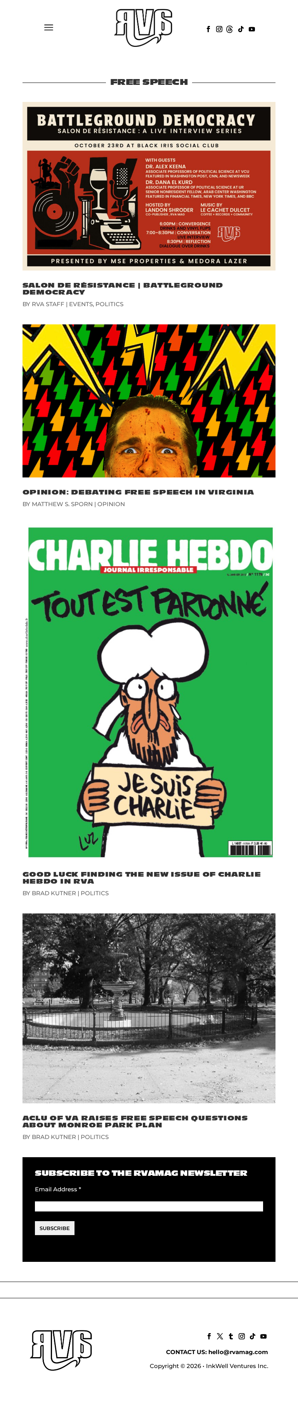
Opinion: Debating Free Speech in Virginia (139, 492)
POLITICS (109, 304)
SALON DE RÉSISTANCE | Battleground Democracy (123, 288)
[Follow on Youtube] (251, 28)
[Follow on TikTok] (240, 28)
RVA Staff (48, 304)
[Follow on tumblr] (230, 1335)
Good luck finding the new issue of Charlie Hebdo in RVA (142, 878)
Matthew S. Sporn (62, 504)
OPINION (111, 504)
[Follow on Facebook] (207, 28)
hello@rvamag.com (238, 1352)
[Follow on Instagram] (218, 28)
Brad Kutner (54, 893)
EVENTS (81, 304)
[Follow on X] (219, 1335)
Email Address (58, 1189)
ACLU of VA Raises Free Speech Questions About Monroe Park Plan (135, 1121)
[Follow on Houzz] (229, 28)
